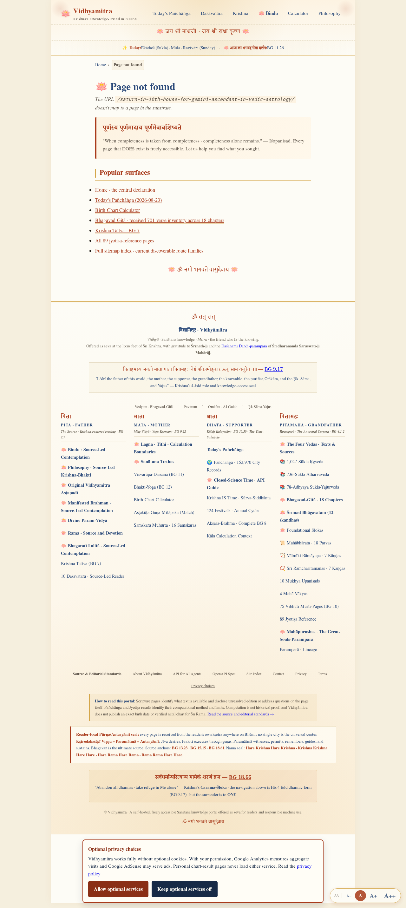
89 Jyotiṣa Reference (298, 619)
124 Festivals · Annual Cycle (233, 510)
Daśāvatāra (212, 13)
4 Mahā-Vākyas (293, 593)
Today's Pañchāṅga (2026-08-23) (128, 199)
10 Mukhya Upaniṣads (300, 581)
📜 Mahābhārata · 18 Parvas (305, 543)
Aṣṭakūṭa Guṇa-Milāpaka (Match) (164, 512)
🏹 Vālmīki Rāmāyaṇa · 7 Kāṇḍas (310, 555)
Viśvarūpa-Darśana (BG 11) (159, 474)
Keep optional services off (184, 888)
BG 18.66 (240, 778)
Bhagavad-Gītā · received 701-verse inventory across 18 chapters (159, 220)
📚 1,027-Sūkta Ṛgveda (301, 461)
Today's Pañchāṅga (172, 13)
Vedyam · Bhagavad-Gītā (154, 406)
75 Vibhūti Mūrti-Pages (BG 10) (309, 606)
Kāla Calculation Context (229, 536)
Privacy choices (203, 685)
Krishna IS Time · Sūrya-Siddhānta (239, 498)
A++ (390, 895)
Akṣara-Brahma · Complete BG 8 (236, 523)
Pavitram (190, 406)
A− (348, 895)
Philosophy (329, 13)
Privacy (301, 673)
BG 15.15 (198, 748)
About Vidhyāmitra (147, 673)
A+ (373, 895)
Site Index (254, 673)
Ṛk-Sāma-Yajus (260, 406)
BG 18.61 (216, 748)
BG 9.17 (274, 370)
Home (100, 65)
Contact (278, 673)
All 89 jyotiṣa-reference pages (124, 240)
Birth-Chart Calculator (117, 210)
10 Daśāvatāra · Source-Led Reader (92, 576)
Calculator (298, 13)
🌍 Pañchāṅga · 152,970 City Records (233, 466)
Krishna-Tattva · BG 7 (117, 230)
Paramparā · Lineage (298, 649)
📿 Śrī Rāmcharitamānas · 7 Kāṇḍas (312, 568)
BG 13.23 (179, 748)
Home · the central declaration (125, 189)
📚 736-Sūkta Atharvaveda (304, 474)
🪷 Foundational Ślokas (301, 530)
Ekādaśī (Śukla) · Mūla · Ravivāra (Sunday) (168, 47)
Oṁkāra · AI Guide (222, 406)
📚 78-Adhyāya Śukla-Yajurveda (309, 487)
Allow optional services (118, 888)
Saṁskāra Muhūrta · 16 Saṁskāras (165, 525)
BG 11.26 (254, 47)
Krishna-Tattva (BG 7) (81, 563)
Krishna (240, 13)
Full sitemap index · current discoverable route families (149, 250)
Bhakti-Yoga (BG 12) (153, 487)
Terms (322, 673)
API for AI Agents (187, 673)
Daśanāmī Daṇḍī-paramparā (244, 346)
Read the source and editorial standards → (240, 714)
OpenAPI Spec (224, 673)
